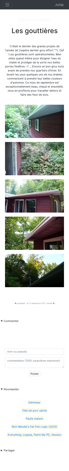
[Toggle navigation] (7, 4)
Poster (34, 373)
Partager (9, 450)
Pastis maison (34, 418)
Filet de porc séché (34, 410)
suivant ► (50, 303)
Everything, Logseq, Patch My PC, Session (34, 434)
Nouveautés (11, 389)
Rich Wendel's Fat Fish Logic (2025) (34, 426)
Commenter (11, 321)
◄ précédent (19, 303)
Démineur (34, 402)
